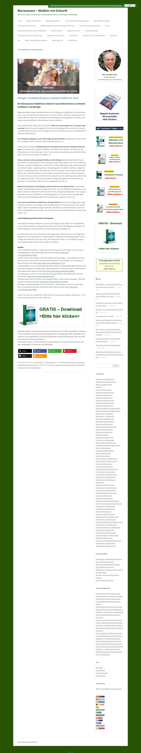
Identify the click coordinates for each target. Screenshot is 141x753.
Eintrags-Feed (100, 670)
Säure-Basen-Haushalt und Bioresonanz (109, 504)
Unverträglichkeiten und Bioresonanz (108, 527)
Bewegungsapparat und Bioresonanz (108, 411)
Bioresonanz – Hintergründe (105, 416)
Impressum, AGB (57, 40)
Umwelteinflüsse (35, 368)
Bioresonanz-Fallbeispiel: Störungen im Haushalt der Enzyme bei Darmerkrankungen (109, 354)
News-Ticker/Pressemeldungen (36, 40)
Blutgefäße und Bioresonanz (105, 422)
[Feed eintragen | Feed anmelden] (99, 718)
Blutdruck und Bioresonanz (105, 419)
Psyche (107, 26)
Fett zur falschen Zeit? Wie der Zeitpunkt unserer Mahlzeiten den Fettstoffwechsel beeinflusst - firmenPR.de (109, 609)
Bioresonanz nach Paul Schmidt (71, 365)
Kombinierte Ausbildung (56, 36)
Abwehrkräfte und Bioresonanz (106, 382)
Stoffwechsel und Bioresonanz (106, 520)
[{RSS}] (100, 710)
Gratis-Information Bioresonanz (77, 21)
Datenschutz (72, 40)
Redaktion (113, 36)
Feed (99, 279)
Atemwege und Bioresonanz (105, 400)
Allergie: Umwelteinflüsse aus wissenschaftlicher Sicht (48, 98)
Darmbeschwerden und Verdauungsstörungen (57, 26)
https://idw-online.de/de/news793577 (41, 276)
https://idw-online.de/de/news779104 (54, 282)
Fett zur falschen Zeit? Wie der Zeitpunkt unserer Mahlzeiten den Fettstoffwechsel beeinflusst (109, 636)
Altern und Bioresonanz (103, 390)
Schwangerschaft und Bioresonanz (107, 517)
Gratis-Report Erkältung (26, 26)
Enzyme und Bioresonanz (104, 432)
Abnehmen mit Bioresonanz (105, 379)
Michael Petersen (51, 362)
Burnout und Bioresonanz (104, 424)
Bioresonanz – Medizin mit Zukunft (42, 11)
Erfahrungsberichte (53, 21)
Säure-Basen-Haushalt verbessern (30, 36)
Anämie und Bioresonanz (104, 395)
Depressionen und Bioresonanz (106, 427)
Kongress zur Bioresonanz (104, 467)
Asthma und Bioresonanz (104, 398)
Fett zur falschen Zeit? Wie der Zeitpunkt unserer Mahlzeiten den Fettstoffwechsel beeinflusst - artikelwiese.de (109, 622)
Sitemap (71, 752)
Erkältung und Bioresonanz (105, 437)
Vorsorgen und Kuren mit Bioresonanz (108, 541)
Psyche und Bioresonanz (104, 496)
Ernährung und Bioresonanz (105, 440)
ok (130, 6)
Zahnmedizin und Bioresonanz (106, 546)
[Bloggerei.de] (100, 729)
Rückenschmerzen (91, 31)
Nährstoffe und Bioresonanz (105, 485)
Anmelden (99, 668)
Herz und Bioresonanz (103, 456)
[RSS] (97, 707)
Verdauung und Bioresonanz (105, 530)
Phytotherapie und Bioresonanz (106, 493)
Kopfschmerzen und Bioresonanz (107, 469)
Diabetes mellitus (74, 31)
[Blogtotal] (100, 705)
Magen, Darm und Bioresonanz (106, 477)
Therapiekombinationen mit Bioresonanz (109, 522)
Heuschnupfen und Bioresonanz (106, 459)
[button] (25, 351)
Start (20, 21)
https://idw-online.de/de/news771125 (51, 263)
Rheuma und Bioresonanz (104, 498)
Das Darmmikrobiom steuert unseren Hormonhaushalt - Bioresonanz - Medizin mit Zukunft (109, 596)
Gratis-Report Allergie (101, 21)
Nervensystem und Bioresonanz (106, 488)
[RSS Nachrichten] (100, 715)
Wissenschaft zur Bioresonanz (94, 36)
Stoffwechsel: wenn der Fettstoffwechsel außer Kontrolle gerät (109, 614)
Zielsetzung (73, 36)
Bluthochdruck (57, 31)
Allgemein (81, 362)
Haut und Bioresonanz (103, 453)
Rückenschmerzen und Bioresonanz (107, 501)
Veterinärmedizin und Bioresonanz (107, 535)
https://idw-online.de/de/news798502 (60, 271)
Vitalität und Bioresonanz (104, 538)
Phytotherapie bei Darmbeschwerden (108, 345)
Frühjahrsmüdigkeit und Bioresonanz (108, 445)
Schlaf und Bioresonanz (103, 512)
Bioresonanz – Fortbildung (104, 414)
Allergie (58, 365)
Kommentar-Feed (101, 673)
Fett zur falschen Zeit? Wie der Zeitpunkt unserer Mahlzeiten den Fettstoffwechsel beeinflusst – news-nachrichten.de (109, 646)
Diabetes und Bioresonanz (104, 430)
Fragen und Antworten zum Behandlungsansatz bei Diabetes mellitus (108, 601)
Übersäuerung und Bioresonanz (106, 525)
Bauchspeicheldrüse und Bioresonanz (108, 408)
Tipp (19, 40)
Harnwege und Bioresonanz (105, 451)
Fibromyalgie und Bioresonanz (106, 443)
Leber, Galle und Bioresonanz (105, 472)
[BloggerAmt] (100, 702)
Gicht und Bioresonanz (103, 448)
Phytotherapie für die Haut (104, 316)
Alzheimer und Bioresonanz (105, 392)
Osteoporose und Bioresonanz (106, 490)
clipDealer (118, 689)
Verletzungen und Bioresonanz (106, 533)
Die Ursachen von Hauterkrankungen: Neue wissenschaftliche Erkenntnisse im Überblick (109, 332)
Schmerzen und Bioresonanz (105, 514)
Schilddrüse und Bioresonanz (105, 509)
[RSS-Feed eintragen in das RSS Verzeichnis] (100, 697)
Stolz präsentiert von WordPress (27, 742)
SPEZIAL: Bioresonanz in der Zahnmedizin (32, 31)
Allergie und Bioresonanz (69, 362)
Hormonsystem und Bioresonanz (107, 461)
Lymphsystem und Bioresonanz (106, 475)
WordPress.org (101, 676)
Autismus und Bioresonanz (104, 406)
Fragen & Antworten (33, 21)
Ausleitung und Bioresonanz (105, 403)
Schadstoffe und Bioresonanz (27, 365)
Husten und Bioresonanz (104, 464)
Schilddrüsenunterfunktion (89, 26)
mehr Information (117, 5)
